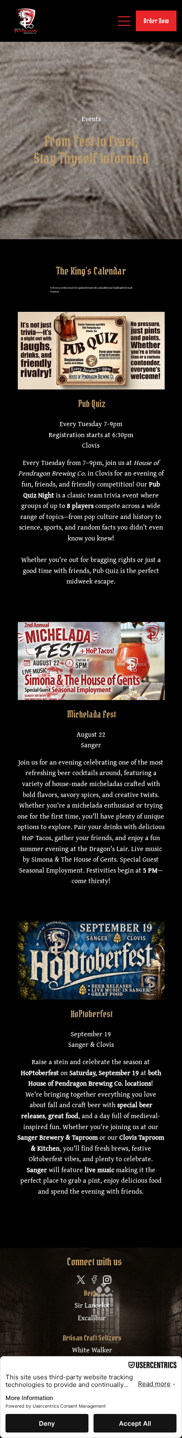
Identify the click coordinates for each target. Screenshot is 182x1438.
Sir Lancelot (92, 1305)
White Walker (92, 1350)
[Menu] (124, 21)
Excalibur (92, 1318)
